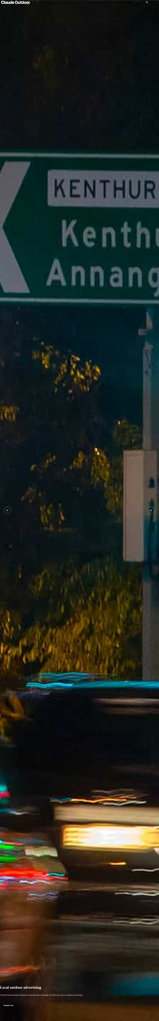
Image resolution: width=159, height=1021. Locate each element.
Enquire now (8, 1005)
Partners (124, 2)
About (132, 2)
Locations (100, 2)
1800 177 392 (154, 2)
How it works (112, 2)
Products (91, 2)
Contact (140, 2)
